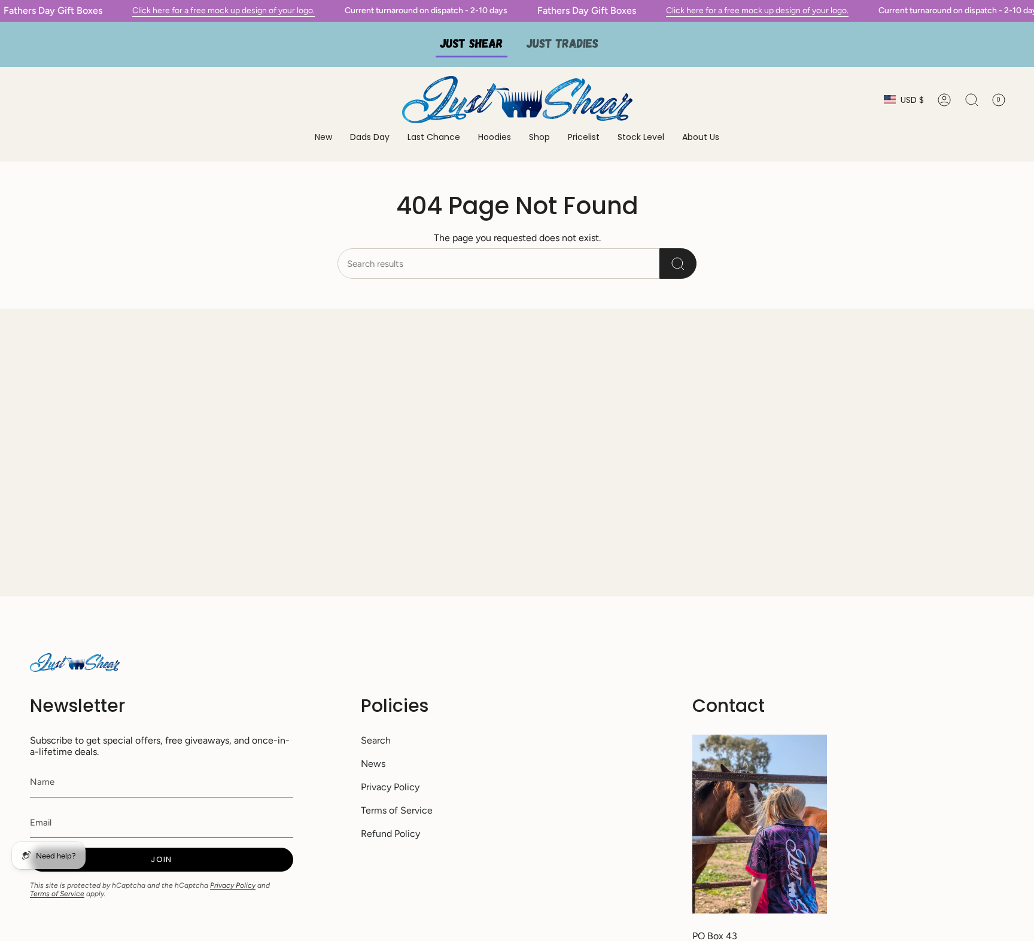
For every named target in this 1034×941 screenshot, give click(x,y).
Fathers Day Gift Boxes (53, 10)
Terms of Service (57, 894)
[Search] (678, 263)
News (373, 763)
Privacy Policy (233, 885)
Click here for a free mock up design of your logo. (223, 10)
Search (376, 740)
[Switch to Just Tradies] (562, 44)
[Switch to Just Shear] (471, 44)
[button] (494, 138)
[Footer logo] (75, 662)
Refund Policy (390, 833)
